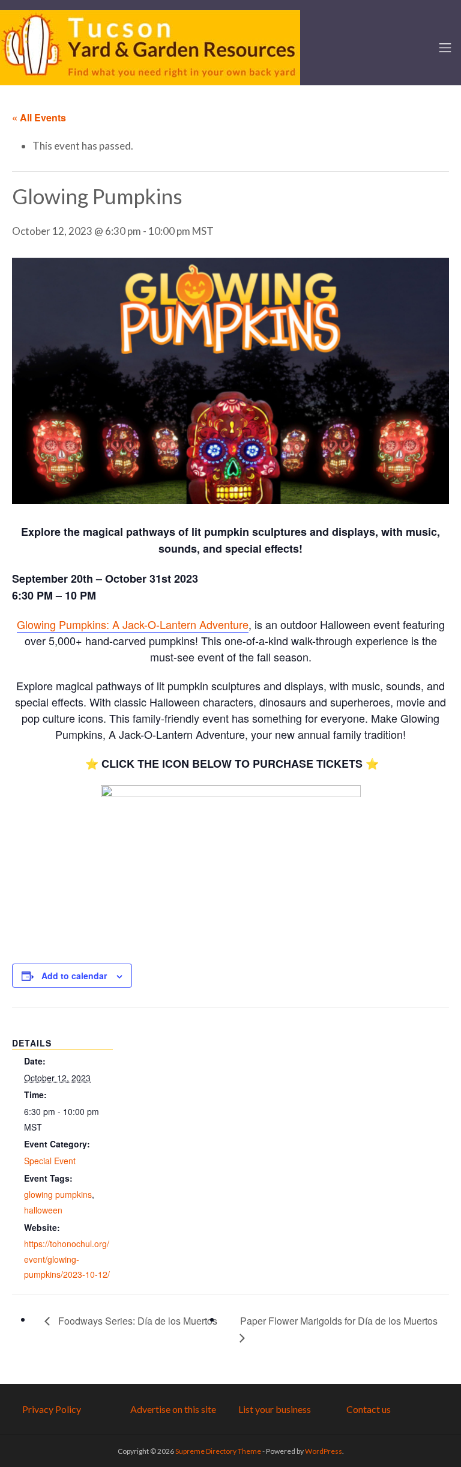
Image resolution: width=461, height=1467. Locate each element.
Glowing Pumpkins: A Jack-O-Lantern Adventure (133, 624)
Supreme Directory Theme (218, 1451)
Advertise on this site (173, 1409)
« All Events (39, 117)
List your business (274, 1409)
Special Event (50, 1161)
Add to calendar (74, 976)
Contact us (368, 1409)
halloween (43, 1210)
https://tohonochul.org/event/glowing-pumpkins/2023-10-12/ (67, 1259)
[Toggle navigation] (445, 47)
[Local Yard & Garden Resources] (150, 46)
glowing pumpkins (58, 1194)
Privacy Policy (51, 1409)
